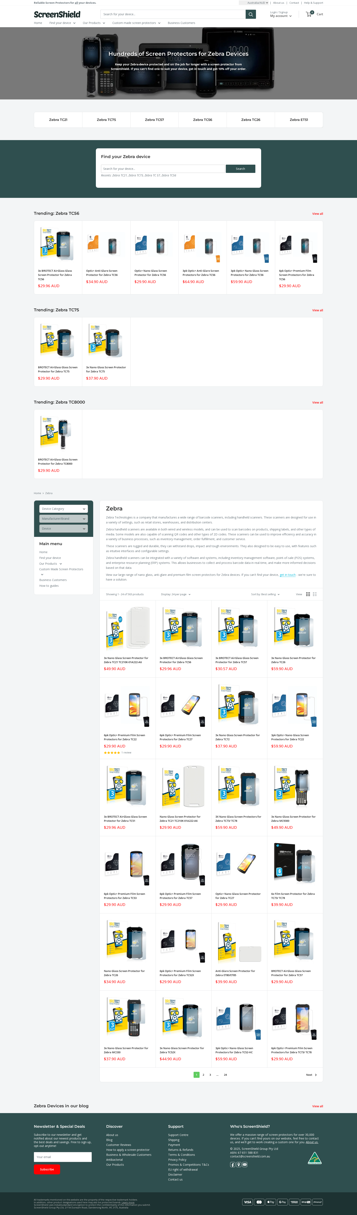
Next (309, 1075)
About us (278, 3)
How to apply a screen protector (128, 1150)
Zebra (48, 493)
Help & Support (313, 3)
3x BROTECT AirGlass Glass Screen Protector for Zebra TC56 (55, 275)
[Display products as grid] (308, 594)
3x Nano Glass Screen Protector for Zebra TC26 (293, 660)
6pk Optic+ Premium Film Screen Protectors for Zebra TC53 (124, 896)
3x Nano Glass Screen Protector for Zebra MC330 (126, 1050)
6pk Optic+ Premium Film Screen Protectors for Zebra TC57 (180, 896)
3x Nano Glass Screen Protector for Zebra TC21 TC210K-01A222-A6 (126, 660)
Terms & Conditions (181, 1155)
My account (279, 16)
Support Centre (178, 1135)
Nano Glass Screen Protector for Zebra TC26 (124, 973)
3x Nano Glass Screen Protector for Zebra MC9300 (293, 819)
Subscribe (47, 1169)
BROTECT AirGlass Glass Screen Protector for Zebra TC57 (291, 973)
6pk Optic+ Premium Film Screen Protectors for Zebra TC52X (180, 973)
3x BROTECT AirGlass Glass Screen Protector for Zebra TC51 (125, 819)
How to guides (49, 586)
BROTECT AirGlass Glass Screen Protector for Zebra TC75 (57, 369)
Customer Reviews (118, 1145)
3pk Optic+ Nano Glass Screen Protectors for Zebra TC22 (290, 737)
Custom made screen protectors (134, 23)
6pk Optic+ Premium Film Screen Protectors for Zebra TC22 (124, 737)
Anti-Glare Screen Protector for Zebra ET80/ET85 (235, 973)
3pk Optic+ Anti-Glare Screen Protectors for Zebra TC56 (201, 273)
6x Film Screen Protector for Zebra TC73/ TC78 (293, 896)
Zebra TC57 (154, 120)
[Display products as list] (315, 594)
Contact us (175, 1179)
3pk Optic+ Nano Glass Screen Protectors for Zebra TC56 (249, 273)
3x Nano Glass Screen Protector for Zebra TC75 (106, 369)
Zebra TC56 (202, 120)
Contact (294, 3)
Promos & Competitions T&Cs (188, 1165)
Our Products (92, 23)
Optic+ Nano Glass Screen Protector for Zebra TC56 (150, 273)
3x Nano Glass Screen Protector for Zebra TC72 (237, 737)
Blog (109, 1140)
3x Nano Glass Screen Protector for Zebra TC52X (182, 1050)
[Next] (323, 257)
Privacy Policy (177, 1160)
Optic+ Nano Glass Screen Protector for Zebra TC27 (238, 896)
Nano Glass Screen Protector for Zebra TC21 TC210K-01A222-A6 (180, 819)
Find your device (60, 23)
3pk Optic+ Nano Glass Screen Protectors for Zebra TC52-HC (234, 1050)
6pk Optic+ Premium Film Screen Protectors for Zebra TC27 (180, 737)
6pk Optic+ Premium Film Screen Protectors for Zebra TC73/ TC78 (291, 1050)
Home (38, 23)
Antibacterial (114, 1160)
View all (318, 214)
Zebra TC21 (58, 120)
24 (225, 1075)
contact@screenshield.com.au (250, 1156)
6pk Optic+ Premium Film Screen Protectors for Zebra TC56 (296, 275)
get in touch (288, 575)
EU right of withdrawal (183, 1169)
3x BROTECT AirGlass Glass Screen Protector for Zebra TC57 (236, 660)
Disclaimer (175, 1174)
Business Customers (181, 23)
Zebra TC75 (106, 120)
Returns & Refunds (180, 1150)
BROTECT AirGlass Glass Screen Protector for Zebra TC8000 (57, 461)
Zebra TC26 (250, 120)
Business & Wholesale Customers (128, 1155)
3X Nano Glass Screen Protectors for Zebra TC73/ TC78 (238, 819)
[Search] (251, 14)
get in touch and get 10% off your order (217, 69)
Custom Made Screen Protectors (61, 569)
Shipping (173, 1140)
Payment (174, 1145)
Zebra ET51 (299, 120)
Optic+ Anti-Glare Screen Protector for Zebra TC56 (102, 273)
